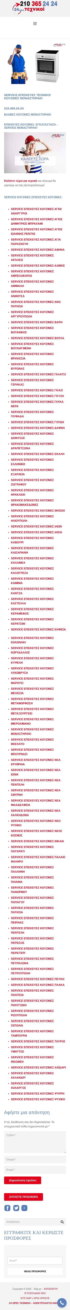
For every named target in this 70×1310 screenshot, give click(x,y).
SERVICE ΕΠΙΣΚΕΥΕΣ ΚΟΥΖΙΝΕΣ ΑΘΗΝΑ (38, 249)
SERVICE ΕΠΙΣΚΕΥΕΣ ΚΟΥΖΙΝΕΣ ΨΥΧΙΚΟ (38, 1099)
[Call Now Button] (62, 1302)
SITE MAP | (26, 1298)
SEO (43, 1293)
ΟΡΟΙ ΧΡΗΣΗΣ (41, 1298)
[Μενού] (35, 23)
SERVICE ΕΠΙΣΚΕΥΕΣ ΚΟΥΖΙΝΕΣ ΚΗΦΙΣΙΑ (38, 629)
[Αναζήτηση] (62, 1222)
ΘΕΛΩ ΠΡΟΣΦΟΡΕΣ (35, 1271)
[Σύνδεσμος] (35, 8)
